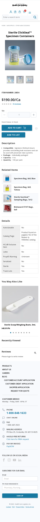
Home (3, 25)
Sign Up (20, 496)
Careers (6, 373)
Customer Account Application (19, 380)
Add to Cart (15, 128)
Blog (4, 376)
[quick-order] (19, 12)
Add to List (13, 135)
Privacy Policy (20, 507)
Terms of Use (29, 507)
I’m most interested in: (10, 484)
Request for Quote (20, 391)
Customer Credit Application (19, 384)
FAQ (13, 507)
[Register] (11, 12)
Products (7, 366)
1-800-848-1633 (16, 413)
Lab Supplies (10, 25)
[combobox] (20, 17)
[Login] (15, 12)
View (20, 178)
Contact (8, 507)
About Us (6, 369)
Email (4, 475)
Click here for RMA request (18, 439)
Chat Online (12, 417)
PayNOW (10, 446)
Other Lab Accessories (23, 25)
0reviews (17, 104)
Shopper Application (19, 387)
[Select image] (10, 80)
